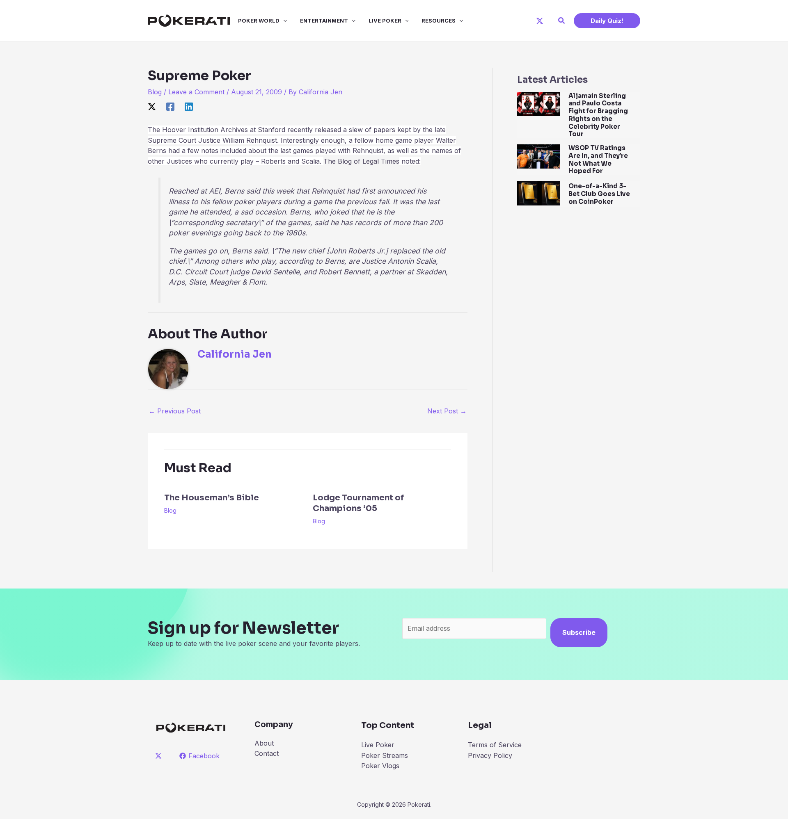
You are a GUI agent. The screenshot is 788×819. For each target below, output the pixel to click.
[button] (562, 21)
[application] (283, 20)
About (264, 743)
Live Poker (385, 20)
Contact (266, 753)
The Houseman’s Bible (211, 498)
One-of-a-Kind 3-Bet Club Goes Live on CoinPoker (599, 193)
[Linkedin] (189, 106)
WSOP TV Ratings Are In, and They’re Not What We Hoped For (598, 159)
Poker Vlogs (380, 766)
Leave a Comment (196, 92)
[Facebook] (170, 106)
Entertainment (324, 20)
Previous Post (175, 411)
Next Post (447, 411)
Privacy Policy (490, 755)
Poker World (258, 20)
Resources (438, 20)
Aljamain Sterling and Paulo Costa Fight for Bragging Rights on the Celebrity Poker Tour (598, 115)
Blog (155, 92)
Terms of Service (495, 745)
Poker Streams (384, 755)
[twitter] (160, 756)
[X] (539, 21)
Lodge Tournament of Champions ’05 (358, 503)
